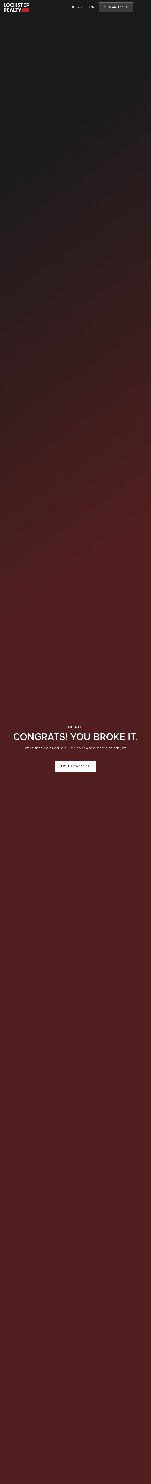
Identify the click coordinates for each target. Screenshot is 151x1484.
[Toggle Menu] (142, 7)
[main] (75, 742)
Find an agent (116, 7)
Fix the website (75, 766)
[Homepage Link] (16, 7)
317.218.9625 (84, 7)
